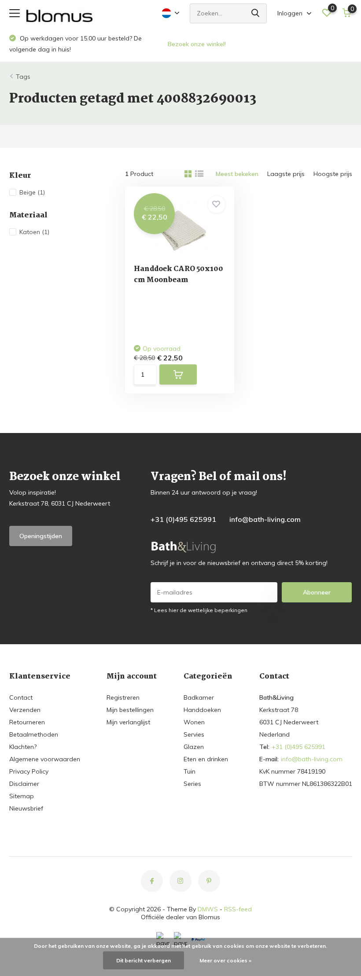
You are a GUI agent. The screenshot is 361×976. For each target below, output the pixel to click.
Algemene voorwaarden (44, 759)
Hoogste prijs (332, 174)
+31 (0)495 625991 (183, 519)
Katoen (34, 232)
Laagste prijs (286, 174)
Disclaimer (24, 784)
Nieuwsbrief (26, 808)
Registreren (123, 697)
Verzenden (25, 710)
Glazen (194, 747)
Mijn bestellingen (130, 710)
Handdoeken (202, 710)
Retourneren (27, 722)
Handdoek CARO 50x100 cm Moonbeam (178, 275)
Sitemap (21, 796)
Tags (23, 77)
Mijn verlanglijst (128, 722)
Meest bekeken (237, 174)
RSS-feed (238, 909)
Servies (194, 734)
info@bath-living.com (265, 519)
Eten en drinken (206, 759)
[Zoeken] (256, 13)
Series (192, 784)
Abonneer (317, 592)
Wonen (194, 722)
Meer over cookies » (225, 960)
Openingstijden (40, 536)
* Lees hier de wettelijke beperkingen (199, 610)
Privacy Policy (28, 771)
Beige (32, 192)
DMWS (208, 909)
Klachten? (23, 747)
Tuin (189, 771)
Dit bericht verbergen (143, 960)
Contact (21, 697)
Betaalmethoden (33, 734)
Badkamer (199, 697)
